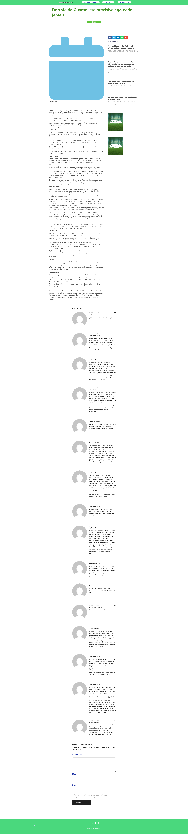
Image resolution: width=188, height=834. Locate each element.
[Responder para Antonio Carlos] (115, 419)
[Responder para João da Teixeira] (115, 333)
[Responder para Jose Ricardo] (115, 388)
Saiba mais (110, 56)
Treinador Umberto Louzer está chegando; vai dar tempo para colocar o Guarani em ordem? (121, 64)
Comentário (77, 754)
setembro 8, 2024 (94, 605)
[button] (110, 37)
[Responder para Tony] (115, 312)
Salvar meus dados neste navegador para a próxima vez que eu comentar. (92, 796)
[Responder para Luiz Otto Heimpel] (115, 605)
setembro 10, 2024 (94, 312)
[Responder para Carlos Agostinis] (115, 561)
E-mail (75, 785)
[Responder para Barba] (115, 584)
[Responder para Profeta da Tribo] (115, 441)
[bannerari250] (123, 122)
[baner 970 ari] (94, 22)
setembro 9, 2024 (94, 358)
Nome (75, 774)
